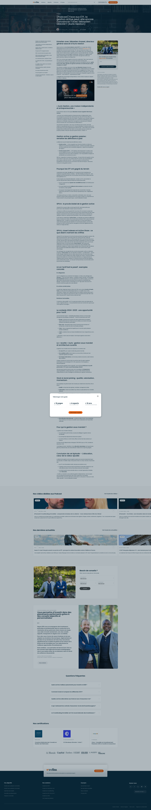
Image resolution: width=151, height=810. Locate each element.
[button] (97, 396)
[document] (75, 405)
